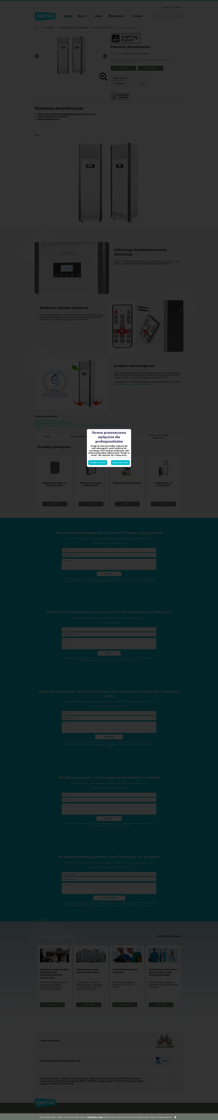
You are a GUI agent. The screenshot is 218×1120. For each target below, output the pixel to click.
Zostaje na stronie (97, 462)
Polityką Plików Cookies (95, 1117)
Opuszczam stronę (120, 462)
